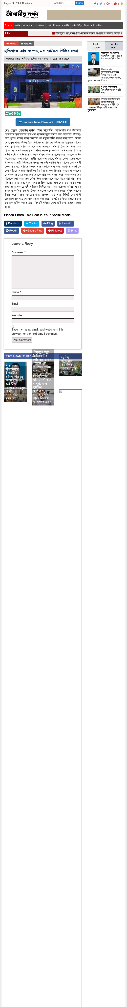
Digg (49, 223)
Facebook (13, 223)
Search (79, 3)
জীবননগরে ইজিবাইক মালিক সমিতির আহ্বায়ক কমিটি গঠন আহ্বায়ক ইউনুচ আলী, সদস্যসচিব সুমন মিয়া (15, 384)
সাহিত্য (99, 25)
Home (12, 43)
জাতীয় (17, 25)
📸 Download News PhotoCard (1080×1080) (43, 122)
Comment (18, 252)
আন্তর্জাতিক (39, 25)
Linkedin (66, 223)
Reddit (13, 231)
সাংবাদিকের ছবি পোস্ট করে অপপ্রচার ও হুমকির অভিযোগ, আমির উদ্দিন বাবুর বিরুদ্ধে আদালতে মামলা (42, 389)
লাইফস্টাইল (77, 25)
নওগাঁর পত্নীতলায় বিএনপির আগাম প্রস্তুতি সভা (69, 365)
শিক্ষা (86, 25)
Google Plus (34, 231)
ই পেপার (9, 25)
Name (16, 292)
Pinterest (56, 231)
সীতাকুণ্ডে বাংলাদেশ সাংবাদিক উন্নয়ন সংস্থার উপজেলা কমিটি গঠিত (85, 33)
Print (73, 231)
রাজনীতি (65, 25)
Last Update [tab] (96, 45)
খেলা (49, 25)
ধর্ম (92, 25)
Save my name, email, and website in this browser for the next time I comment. (38, 332)
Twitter (33, 223)
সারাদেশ (27, 25)
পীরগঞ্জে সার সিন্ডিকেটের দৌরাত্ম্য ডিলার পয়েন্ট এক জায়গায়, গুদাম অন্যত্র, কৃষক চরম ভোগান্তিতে (42, 363)
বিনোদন (56, 25)
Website (17, 315)
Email (16, 304)
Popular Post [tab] (114, 45)
